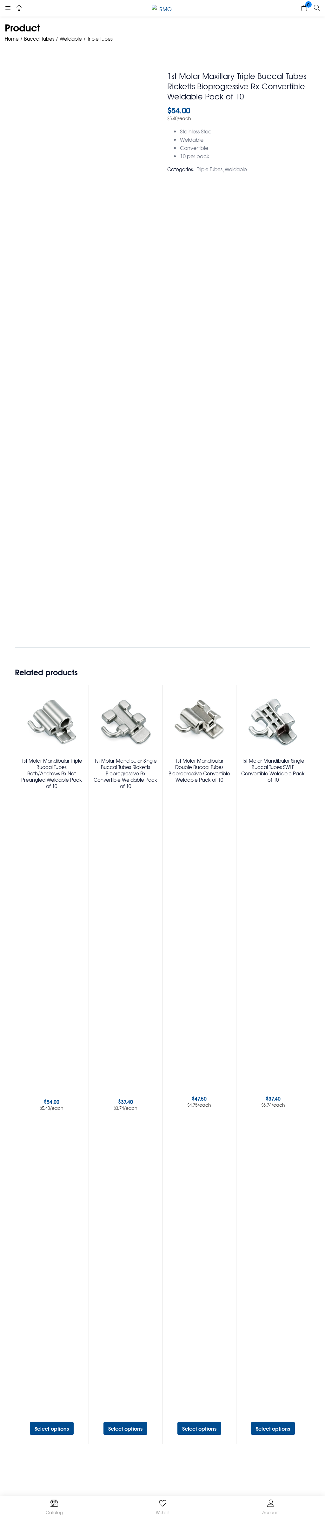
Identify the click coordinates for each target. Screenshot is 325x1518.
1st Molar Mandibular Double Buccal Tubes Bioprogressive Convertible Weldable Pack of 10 (199, 770)
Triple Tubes (100, 38)
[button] (304, 8)
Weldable (71, 38)
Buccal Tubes (39, 38)
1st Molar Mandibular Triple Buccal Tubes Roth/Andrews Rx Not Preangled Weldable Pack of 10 (51, 773)
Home (12, 38)
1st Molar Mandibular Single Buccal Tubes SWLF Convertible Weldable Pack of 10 (273, 770)
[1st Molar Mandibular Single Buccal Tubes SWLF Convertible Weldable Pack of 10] (273, 722)
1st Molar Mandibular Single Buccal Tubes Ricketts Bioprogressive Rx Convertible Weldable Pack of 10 (125, 773)
